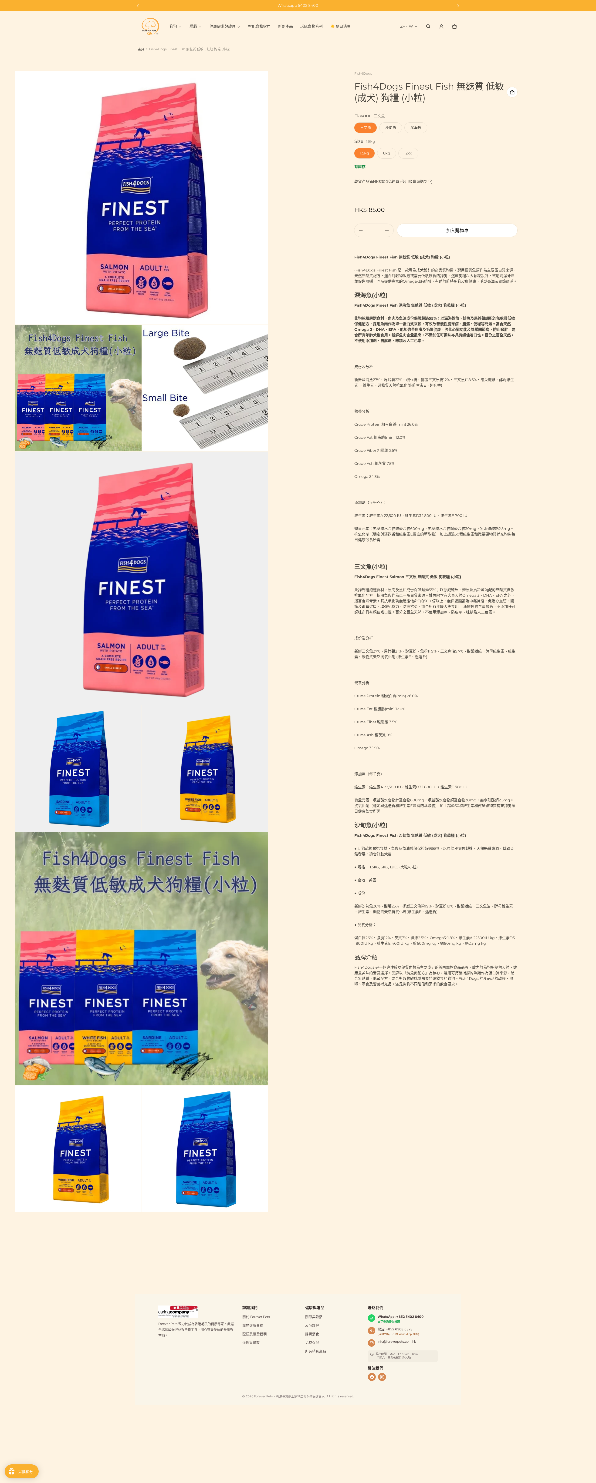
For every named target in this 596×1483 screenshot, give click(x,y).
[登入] (441, 26)
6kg (386, 153)
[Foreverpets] (150, 26)
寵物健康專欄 (252, 1325)
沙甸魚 (390, 127)
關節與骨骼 (314, 1317)
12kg (408, 153)
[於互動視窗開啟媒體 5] (78, 768)
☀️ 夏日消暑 (340, 26)
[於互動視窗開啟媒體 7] (141, 958)
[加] (386, 230)
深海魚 (415, 127)
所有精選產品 (315, 1351)
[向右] (458, 5)
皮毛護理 (312, 1325)
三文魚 (365, 127)
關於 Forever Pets (256, 1317)
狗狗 (173, 26)
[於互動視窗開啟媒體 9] (205, 1148)
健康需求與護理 (223, 26)
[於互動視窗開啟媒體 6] (205, 768)
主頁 (141, 49)
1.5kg (364, 153)
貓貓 (193, 26)
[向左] (137, 5)
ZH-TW (406, 26)
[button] (428, 26)
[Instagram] (382, 1377)
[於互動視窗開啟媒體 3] (205, 388)
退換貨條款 (251, 1343)
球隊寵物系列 (311, 26)
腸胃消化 (312, 1334)
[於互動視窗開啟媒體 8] (78, 1148)
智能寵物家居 (259, 26)
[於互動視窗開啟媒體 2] (78, 388)
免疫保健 (312, 1343)
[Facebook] (372, 1377)
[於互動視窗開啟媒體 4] (141, 578)
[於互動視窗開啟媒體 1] (141, 198)
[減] (360, 230)
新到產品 (285, 26)
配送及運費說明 (254, 1334)
